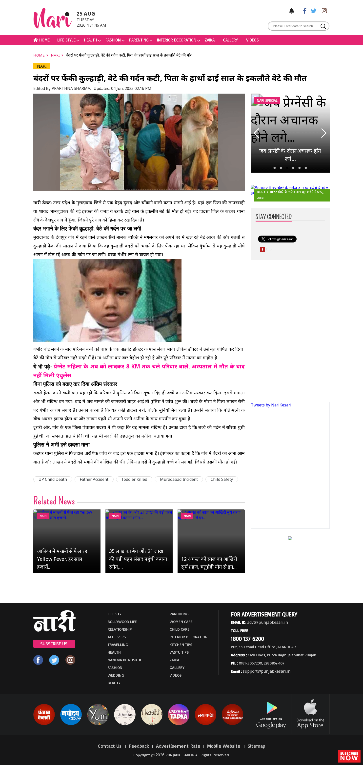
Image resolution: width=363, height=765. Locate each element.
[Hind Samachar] (232, 724)
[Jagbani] (205, 724)
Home (39, 55)
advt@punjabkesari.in (267, 622)
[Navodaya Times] (71, 724)
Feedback (139, 746)
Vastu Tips (179, 652)
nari (56, 55)
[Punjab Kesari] (44, 724)
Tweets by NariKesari (271, 405)
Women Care (181, 621)
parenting (139, 39)
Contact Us (110, 746)
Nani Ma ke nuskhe (125, 659)
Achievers (117, 636)
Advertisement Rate (178, 746)
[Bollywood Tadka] (178, 724)
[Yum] (98, 724)
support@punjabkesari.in (266, 671)
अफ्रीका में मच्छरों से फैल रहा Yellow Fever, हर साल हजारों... (62, 559)
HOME (44, 39)
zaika (210, 39)
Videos (252, 39)
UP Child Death (53, 479)
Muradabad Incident (179, 479)
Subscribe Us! (54, 643)
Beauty (114, 682)
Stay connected (274, 217)
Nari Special (267, 100)
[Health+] (151, 724)
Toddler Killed (134, 479)
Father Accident (94, 479)
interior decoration (176, 39)
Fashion (113, 39)
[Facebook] (302, 10)
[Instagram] (323, 10)
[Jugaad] (125, 724)
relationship (120, 629)
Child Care (179, 629)
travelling (118, 644)
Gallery (230, 39)
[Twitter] (313, 10)
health (90, 39)
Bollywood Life (122, 621)
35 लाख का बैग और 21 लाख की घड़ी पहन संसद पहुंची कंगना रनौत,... (138, 559)
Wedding (116, 675)
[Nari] (54, 631)
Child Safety (222, 479)
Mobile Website (224, 746)
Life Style (66, 39)
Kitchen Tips (181, 644)
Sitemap (256, 746)
